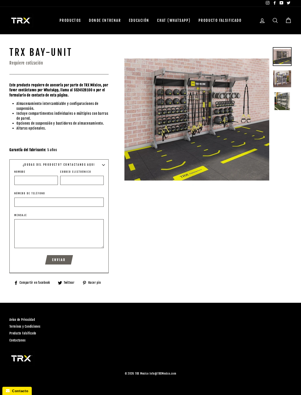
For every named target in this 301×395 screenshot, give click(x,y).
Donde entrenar (105, 20)
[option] (196, 119)
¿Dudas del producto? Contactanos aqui (59, 164)
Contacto (19, 391)
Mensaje (20, 215)
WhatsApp (51, 90)
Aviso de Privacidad (22, 320)
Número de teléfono (29, 193)
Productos (70, 20)
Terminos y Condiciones (24, 326)
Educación (139, 20)
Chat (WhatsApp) (173, 20)
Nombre (20, 171)
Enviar (59, 260)
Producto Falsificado (220, 20)
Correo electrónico (75, 171)
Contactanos (17, 340)
